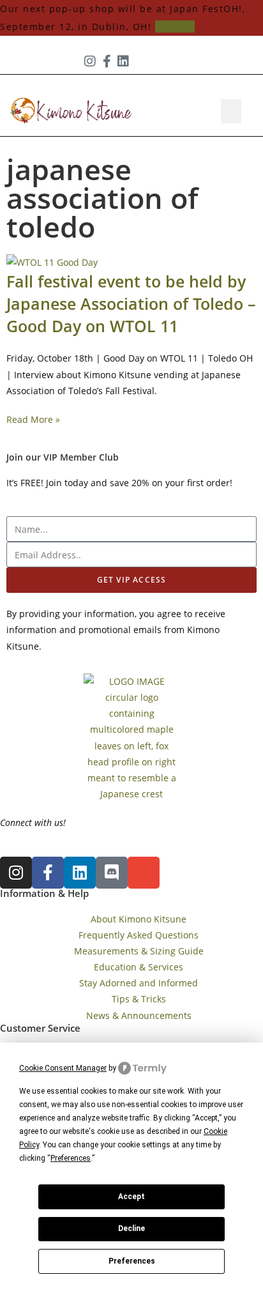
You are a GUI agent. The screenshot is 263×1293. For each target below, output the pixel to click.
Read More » (33, 419)
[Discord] (112, 873)
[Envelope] (144, 873)
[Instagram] (90, 61)
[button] (231, 111)
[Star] (156, 61)
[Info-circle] (139, 61)
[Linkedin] (123, 61)
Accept (131, 1196)
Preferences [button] (70, 1158)
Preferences (132, 1261)
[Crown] (173, 61)
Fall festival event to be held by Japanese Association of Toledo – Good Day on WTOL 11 (131, 303)
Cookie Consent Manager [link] (63, 1068)
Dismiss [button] (175, 26)
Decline (131, 1228)
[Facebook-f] (106, 61)
